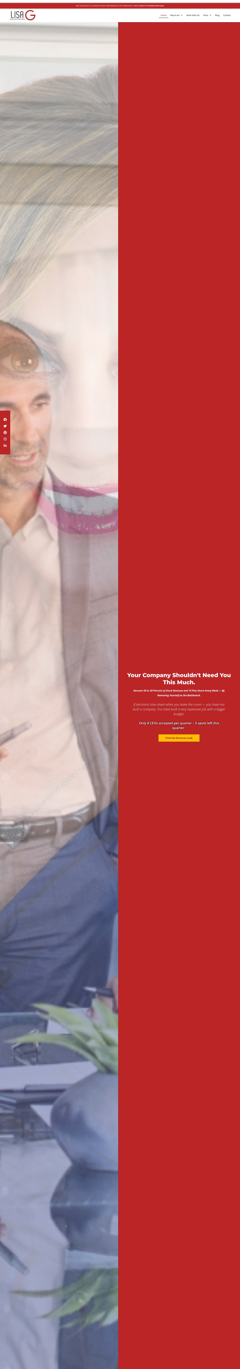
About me (175, 15)
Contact (227, 15)
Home (163, 15)
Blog (217, 15)
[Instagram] (5, 439)
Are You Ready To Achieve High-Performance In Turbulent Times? (120, 6)
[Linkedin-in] (5, 445)
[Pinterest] (5, 432)
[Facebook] (5, 419)
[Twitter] (5, 426)
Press (205, 15)
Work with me (193, 15)
